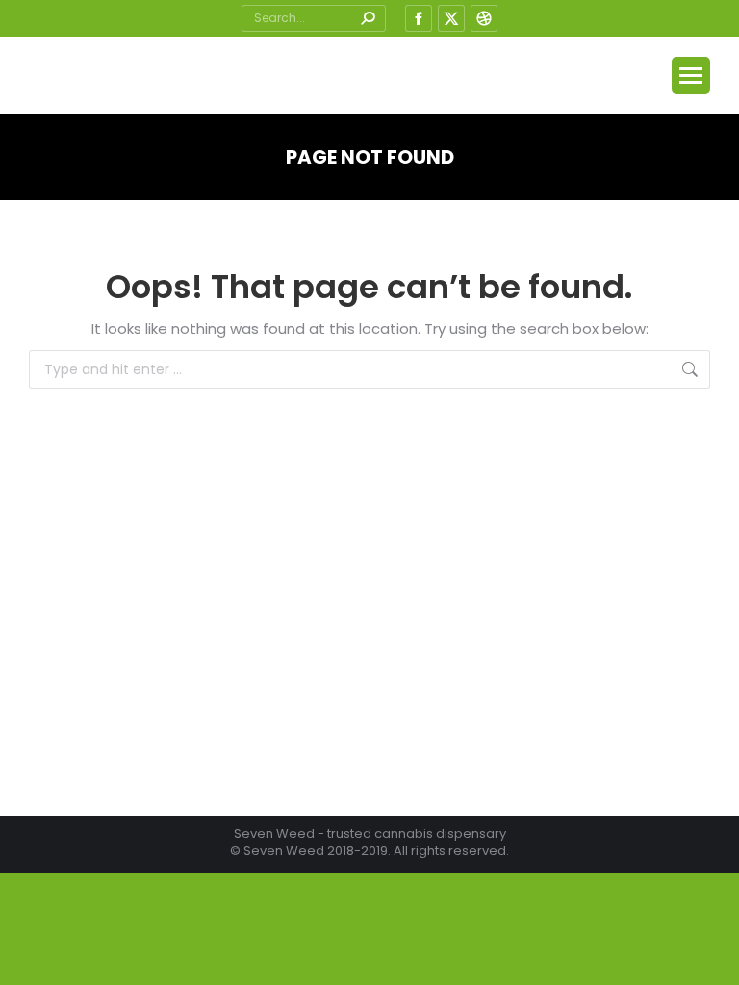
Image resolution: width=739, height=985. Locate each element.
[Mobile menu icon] (691, 75)
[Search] (367, 18)
